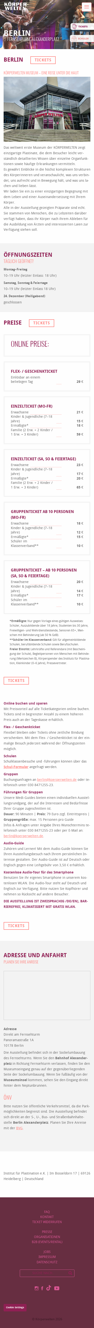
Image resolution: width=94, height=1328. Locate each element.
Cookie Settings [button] (15, 1307)
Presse (47, 1232)
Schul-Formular (16, 767)
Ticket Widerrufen (47, 1222)
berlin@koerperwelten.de (57, 780)
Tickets (43, 60)
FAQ (47, 1212)
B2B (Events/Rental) (47, 1242)
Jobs (47, 1252)
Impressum (47, 1257)
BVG (19, 1128)
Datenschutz (47, 1262)
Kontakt (47, 1217)
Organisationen (47, 1237)
